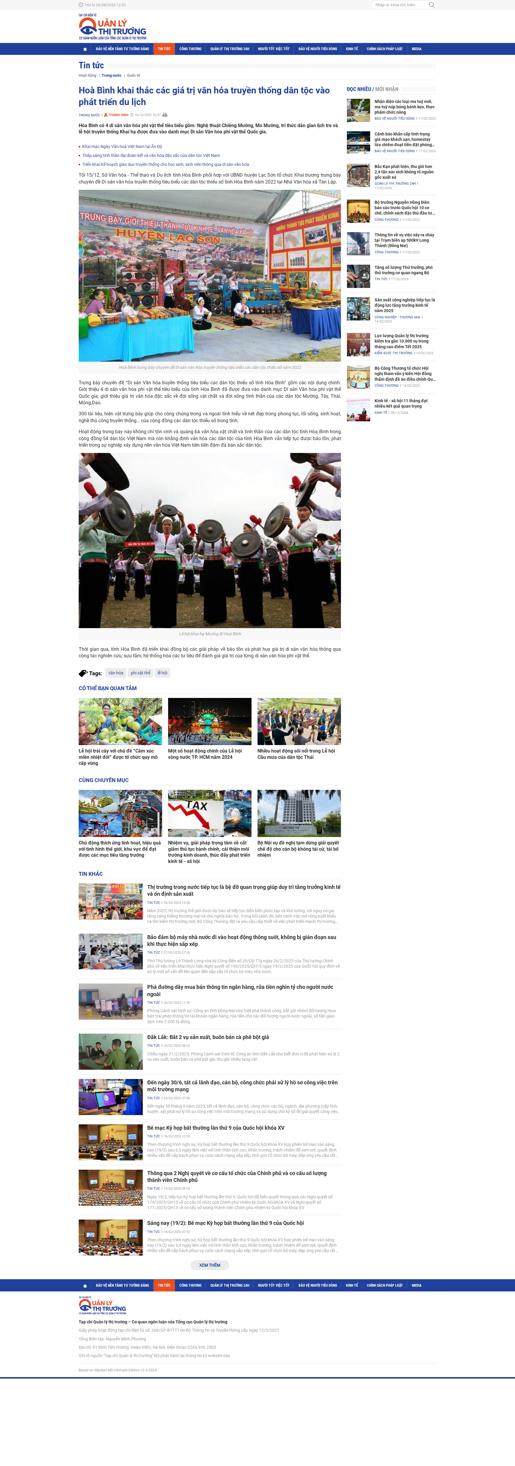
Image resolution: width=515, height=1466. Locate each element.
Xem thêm (209, 1265)
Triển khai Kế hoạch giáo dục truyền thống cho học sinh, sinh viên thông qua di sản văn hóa (165, 164)
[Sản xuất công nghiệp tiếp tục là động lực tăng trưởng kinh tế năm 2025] (358, 308)
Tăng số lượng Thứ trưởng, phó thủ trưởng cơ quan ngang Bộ (404, 270)
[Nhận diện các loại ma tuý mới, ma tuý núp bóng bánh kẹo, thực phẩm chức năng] (358, 110)
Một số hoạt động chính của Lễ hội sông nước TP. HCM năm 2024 (205, 754)
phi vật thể (140, 672)
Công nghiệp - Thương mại (397, 317)
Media (416, 49)
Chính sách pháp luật (385, 49)
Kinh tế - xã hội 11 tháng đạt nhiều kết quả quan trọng (401, 403)
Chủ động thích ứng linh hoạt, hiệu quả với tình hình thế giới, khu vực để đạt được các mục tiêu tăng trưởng (120, 849)
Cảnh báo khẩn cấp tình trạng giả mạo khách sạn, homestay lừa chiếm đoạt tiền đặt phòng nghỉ (403, 140)
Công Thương (190, 49)
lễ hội (162, 672)
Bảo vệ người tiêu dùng (318, 49)
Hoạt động (87, 75)
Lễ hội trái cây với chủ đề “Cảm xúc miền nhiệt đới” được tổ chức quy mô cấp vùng (118, 757)
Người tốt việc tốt (274, 49)
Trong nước (112, 75)
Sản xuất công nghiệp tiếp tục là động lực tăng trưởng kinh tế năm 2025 (405, 305)
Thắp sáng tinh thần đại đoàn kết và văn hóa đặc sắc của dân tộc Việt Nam (151, 155)
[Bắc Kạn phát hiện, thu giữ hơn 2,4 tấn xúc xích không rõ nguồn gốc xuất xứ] (358, 175)
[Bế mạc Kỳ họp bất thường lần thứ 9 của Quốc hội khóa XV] (111, 1142)
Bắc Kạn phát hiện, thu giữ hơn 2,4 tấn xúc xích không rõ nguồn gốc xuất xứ (404, 172)
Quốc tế (133, 75)
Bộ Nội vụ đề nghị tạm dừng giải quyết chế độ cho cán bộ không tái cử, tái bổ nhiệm (298, 849)
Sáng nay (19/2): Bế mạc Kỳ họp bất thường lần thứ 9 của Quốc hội (225, 1223)
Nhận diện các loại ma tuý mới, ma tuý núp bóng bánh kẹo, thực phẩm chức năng (405, 107)
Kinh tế (352, 49)
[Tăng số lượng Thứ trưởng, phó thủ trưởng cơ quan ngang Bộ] (358, 276)
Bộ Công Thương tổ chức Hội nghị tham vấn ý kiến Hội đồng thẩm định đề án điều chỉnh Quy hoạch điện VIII (405, 374)
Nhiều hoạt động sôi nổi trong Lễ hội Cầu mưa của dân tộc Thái (296, 754)
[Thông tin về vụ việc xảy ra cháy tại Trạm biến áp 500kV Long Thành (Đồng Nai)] (358, 243)
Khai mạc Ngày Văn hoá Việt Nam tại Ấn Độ (122, 146)
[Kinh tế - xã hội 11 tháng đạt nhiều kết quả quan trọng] (358, 409)
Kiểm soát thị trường (393, 353)
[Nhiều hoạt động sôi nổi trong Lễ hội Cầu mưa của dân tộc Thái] (299, 721)
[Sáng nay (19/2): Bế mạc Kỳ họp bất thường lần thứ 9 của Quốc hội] (111, 1238)
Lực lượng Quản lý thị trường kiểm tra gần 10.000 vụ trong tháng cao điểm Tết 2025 (402, 341)
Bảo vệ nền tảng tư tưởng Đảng (122, 49)
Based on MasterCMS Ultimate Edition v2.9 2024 (118, 1370)
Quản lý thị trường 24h (229, 49)
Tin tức (164, 49)
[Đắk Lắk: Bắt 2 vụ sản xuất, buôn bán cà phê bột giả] (111, 1052)
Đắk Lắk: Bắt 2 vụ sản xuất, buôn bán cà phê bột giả (208, 1037)
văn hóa (115, 672)
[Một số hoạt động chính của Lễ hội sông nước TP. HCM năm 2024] (210, 721)
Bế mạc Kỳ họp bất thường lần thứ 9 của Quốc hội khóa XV (216, 1128)
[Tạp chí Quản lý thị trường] (112, 26)
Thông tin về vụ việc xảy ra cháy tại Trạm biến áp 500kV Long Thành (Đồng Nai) (404, 240)
